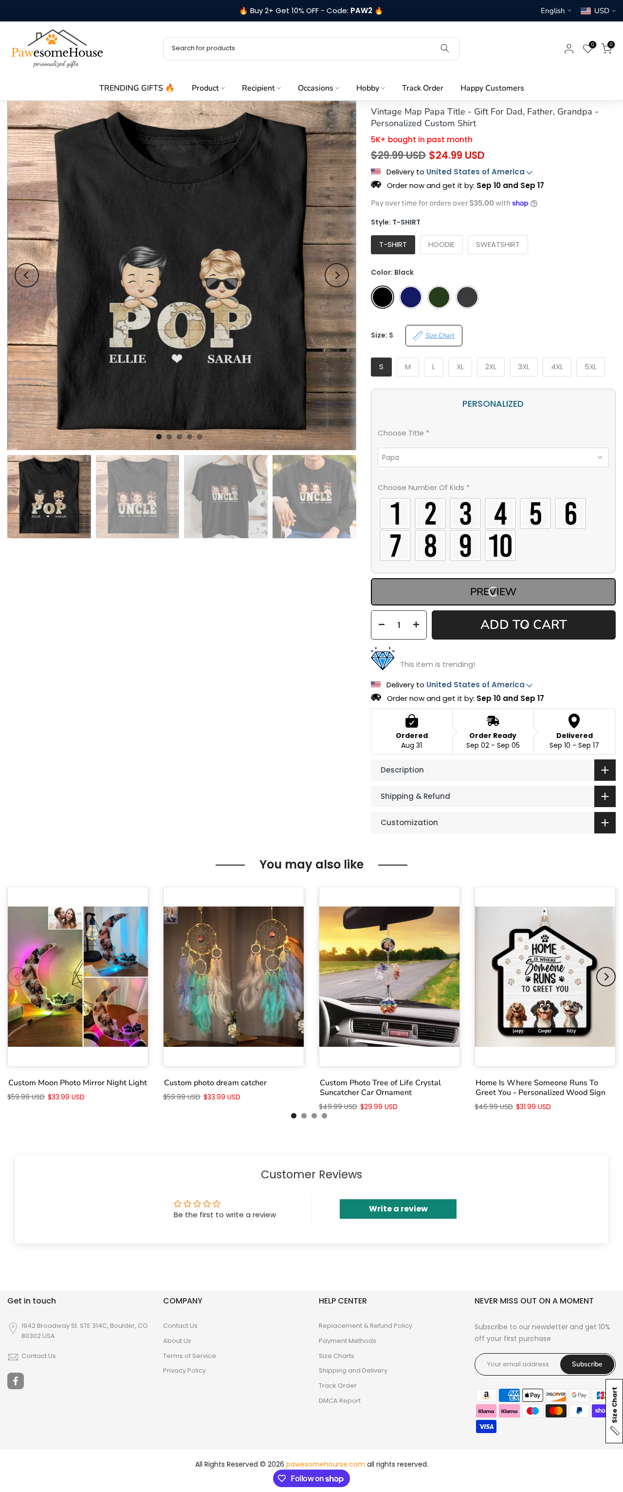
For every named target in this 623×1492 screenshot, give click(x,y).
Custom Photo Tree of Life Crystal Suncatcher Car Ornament (380, 1087)
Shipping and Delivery (353, 1370)
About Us (177, 1341)
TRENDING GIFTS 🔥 (137, 88)
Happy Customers (492, 88)
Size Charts (336, 1356)
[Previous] (27, 275)
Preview (493, 592)
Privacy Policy (184, 1370)
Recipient (258, 88)
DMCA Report (340, 1401)
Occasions (315, 88)
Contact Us (38, 1356)
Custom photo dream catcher (215, 1083)
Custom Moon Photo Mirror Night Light (77, 1083)
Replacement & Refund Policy (365, 1326)
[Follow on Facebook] (15, 1381)
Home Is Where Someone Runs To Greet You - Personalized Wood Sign (540, 1087)
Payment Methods (347, 1341)
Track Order (422, 88)
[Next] (337, 275)
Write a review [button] (398, 1208)
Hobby (367, 88)
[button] (493, 435)
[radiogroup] (493, 529)
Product (205, 88)
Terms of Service (189, 1356)
